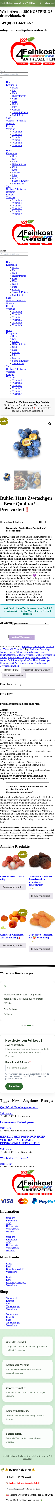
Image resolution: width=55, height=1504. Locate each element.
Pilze (14, 107)
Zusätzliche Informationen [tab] (36, 670)
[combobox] (14, 74)
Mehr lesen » (6, 1113)
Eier (14, 90)
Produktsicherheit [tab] (13, 675)
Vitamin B (17, 134)
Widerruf (10, 1231)
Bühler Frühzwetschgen (26, 652)
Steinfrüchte (18, 115)
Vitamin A (17, 131)
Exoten (15, 93)
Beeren (15, 87)
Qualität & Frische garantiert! (19, 1107)
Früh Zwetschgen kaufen (20, 660)
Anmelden (14, 1086)
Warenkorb (11, 1271)
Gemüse (16, 109)
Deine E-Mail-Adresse (17, 1062)
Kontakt (10, 1301)
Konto (9, 1263)
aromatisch (27, 646)
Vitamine (10, 129)
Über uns (10, 1218)
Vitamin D (17, 140)
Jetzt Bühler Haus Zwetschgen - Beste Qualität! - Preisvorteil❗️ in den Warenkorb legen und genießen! (27, 611)
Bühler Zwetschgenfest (19, 657)
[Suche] (1, 77)
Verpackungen (13, 1306)
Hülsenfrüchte (19, 96)
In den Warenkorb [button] (40, 896)
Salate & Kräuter (20, 112)
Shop (8, 118)
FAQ (8, 1266)
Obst (14, 98)
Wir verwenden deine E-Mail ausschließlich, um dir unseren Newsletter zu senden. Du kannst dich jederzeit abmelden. (27, 1076)
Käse (14, 101)
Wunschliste (12, 1298)
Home (9, 82)
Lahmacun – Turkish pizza (17, 1122)
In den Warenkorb (22, 637)
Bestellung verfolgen (16, 1269)
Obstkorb (10, 123)
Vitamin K (17, 145)
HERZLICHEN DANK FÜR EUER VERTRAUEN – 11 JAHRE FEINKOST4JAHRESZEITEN (22, 1140)
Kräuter (16, 104)
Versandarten (12, 1229)
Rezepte (10, 126)
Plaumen (4, 663)
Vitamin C (17, 137)
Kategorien (11, 85)
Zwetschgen (40, 663)
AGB (8, 1223)
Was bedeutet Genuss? (14, 1158)
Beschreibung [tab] (11, 670)
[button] (50, 424)
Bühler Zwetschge (26, 654)
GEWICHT (6, 623)
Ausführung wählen (12, 887)
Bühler (11, 652)
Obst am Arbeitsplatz (16, 120)
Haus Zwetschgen (42, 660)
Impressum (11, 1220)
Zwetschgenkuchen (9, 665)
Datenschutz (12, 1226)
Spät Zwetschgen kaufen (21, 663)
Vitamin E (17, 142)
